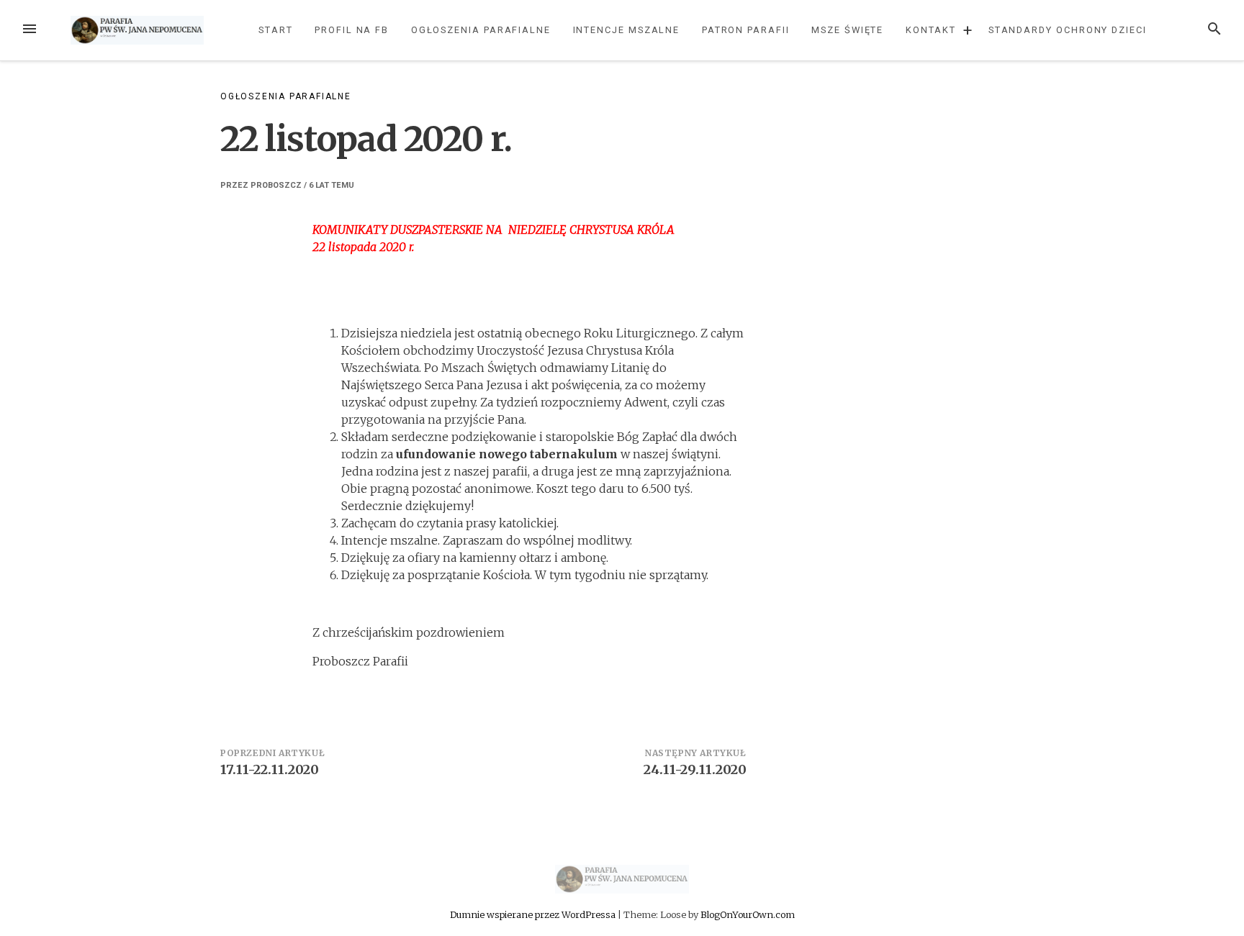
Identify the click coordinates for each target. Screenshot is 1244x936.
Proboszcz (276, 185)
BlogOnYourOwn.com (747, 914)
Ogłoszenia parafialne (481, 29)
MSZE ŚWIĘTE (847, 29)
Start (275, 29)
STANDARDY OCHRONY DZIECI (1067, 29)
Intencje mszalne (626, 29)
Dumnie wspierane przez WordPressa (534, 914)
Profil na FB (352, 29)
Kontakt (931, 29)
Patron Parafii (746, 29)
